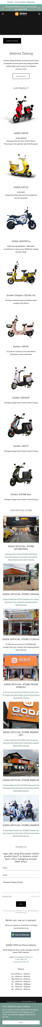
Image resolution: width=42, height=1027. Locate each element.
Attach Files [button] (8, 896)
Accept (21, 1022)
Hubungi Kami (21, 76)
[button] (4, 14)
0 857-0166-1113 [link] (21, 959)
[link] (21, 14)
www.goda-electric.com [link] (21, 962)
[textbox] (21, 867)
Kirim (21, 904)
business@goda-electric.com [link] (23, 957)
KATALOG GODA (12, 41)
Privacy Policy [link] (33, 910)
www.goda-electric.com (13, 1002)
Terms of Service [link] (19, 912)
